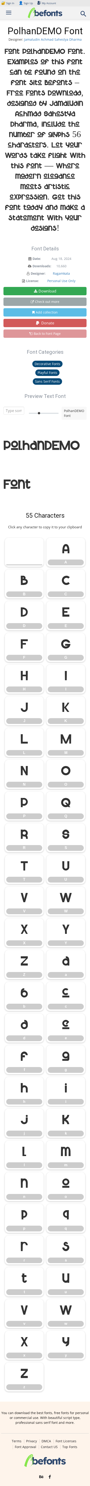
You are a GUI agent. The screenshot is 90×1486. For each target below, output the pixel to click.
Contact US (49, 1447)
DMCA (46, 1441)
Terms (16, 1441)
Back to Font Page (47, 333)
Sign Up (26, 3)
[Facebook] (50, 1477)
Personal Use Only (61, 281)
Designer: (38, 273)
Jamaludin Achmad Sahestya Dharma (53, 39)
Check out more (47, 301)
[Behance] (41, 1477)
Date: (37, 258)
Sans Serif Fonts (47, 381)
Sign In (8, 3)
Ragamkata (61, 273)
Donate (47, 323)
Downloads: (42, 266)
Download (47, 291)
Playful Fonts (47, 372)
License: (32, 281)
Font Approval (25, 1447)
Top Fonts (69, 1447)
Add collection (47, 312)
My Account (49, 3)
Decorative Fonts (47, 364)
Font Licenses (66, 1441)
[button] (83, 15)
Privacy (31, 1441)
